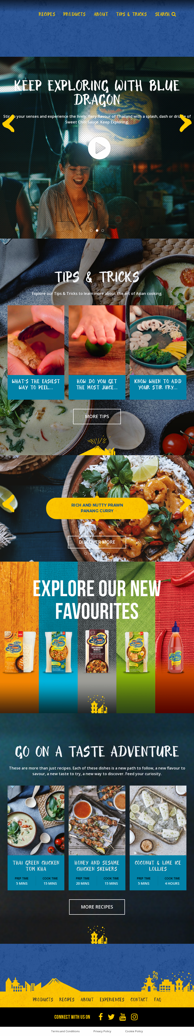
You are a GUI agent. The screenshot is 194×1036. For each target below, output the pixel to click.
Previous (7, 123)
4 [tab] (102, 553)
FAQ (157, 1000)
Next (186, 123)
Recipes (67, 1000)
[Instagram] (134, 1017)
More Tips (97, 416)
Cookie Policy (134, 1031)
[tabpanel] (97, 148)
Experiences (112, 1000)
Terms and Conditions (65, 1031)
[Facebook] (100, 1017)
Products (43, 1000)
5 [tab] (108, 553)
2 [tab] (97, 230)
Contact (139, 1000)
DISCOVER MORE (97, 542)
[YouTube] (122, 1017)
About (87, 1000)
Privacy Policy (102, 1031)
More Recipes (97, 907)
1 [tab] (91, 230)
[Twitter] (111, 1017)
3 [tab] (102, 230)
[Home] (16, 14)
